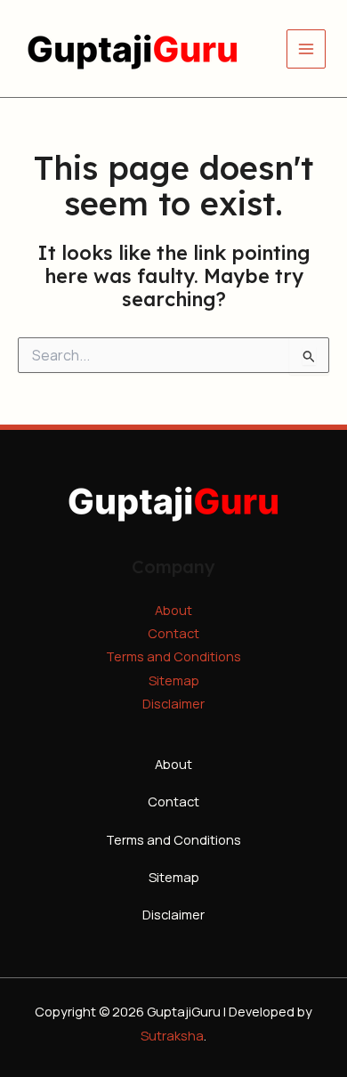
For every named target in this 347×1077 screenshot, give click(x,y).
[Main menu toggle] (306, 49)
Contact (173, 633)
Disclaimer (173, 703)
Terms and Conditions (173, 656)
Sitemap (174, 680)
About (173, 610)
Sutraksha (172, 1035)
